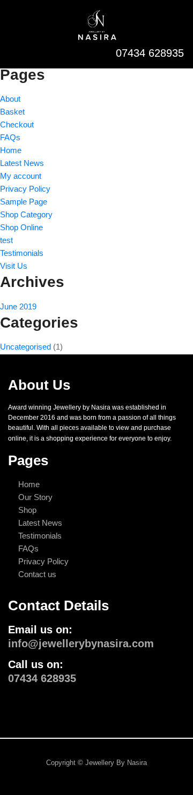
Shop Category (26, 214)
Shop (27, 509)
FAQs (10, 137)
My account (20, 175)
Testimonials (21, 253)
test (6, 240)
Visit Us (13, 265)
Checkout (17, 124)
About (10, 98)
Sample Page (23, 201)
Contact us (37, 574)
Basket (12, 111)
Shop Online (21, 227)
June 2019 (18, 306)
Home (10, 150)
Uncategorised (25, 346)
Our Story (35, 497)
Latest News (22, 163)
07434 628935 (148, 53)
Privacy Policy (25, 188)
